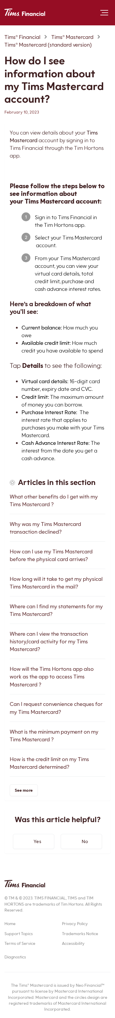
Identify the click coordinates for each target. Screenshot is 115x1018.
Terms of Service (19, 943)
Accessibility (73, 943)
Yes (37, 841)
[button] (104, 13)
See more (24, 790)
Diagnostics (15, 957)
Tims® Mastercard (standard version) (48, 44)
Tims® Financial (22, 36)
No (85, 841)
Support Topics (18, 933)
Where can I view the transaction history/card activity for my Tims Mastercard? (49, 641)
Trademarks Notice (80, 933)
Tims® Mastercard (72, 36)
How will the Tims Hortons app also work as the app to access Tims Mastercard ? (52, 676)
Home (10, 923)
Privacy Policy (75, 923)
